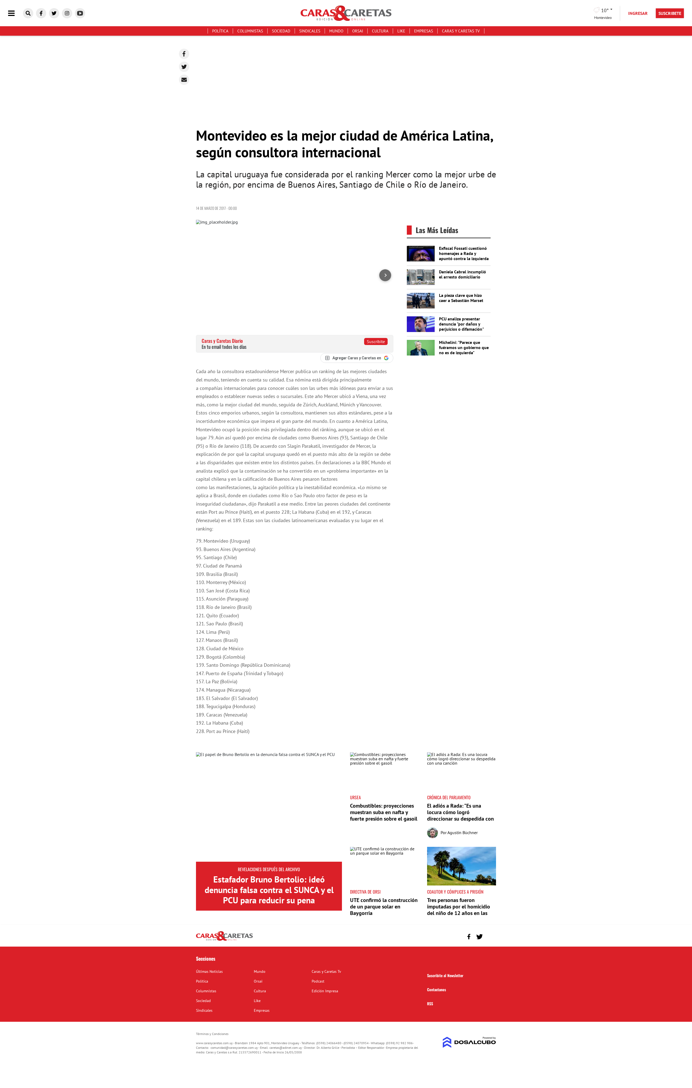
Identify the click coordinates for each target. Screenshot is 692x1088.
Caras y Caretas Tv (461, 31)
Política (220, 31)
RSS (430, 1003)
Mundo (336, 31)
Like (401, 31)
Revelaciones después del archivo (269, 869)
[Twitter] (184, 67)
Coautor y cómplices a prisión (455, 891)
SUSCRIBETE (669, 13)
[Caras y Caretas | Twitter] (54, 13)
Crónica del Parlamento (449, 797)
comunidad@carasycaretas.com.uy (234, 1048)
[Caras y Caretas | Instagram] (67, 13)
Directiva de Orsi (365, 891)
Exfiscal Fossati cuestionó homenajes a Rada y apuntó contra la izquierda (464, 253)
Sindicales (309, 31)
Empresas (423, 31)
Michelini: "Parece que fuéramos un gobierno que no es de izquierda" (464, 347)
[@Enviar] (184, 80)
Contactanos (436, 989)
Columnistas (250, 31)
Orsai (357, 31)
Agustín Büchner (462, 832)
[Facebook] (184, 54)
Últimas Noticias (209, 971)
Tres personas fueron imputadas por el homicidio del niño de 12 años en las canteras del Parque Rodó (458, 910)
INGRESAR (638, 13)
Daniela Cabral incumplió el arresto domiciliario (462, 274)
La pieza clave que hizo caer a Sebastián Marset (461, 298)
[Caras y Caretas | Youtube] (80, 13)
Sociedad (281, 31)
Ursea (355, 797)
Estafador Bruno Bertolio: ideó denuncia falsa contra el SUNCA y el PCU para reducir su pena (269, 890)
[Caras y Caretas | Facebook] (41, 13)
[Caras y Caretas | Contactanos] (490, 936)
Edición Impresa (325, 991)
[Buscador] (28, 13)
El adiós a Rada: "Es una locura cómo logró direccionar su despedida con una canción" (460, 815)
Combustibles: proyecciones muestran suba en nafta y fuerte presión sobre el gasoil (383, 812)
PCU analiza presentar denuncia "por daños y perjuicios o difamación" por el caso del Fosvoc (461, 326)
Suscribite (376, 341)
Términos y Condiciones (212, 1034)
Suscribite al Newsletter (445, 975)
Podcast (318, 981)
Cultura (380, 31)
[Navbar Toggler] (15, 13)
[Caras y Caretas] (224, 940)
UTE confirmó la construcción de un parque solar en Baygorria (384, 907)
